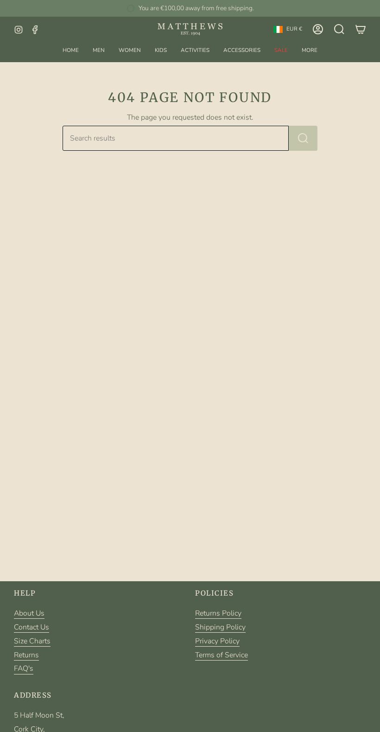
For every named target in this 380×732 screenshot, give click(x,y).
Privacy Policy (217, 641)
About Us (29, 613)
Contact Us (31, 627)
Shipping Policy (220, 627)
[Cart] (360, 29)
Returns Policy (218, 613)
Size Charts (32, 641)
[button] (99, 50)
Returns (26, 655)
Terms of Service (221, 655)
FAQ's (23, 668)
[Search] (303, 138)
